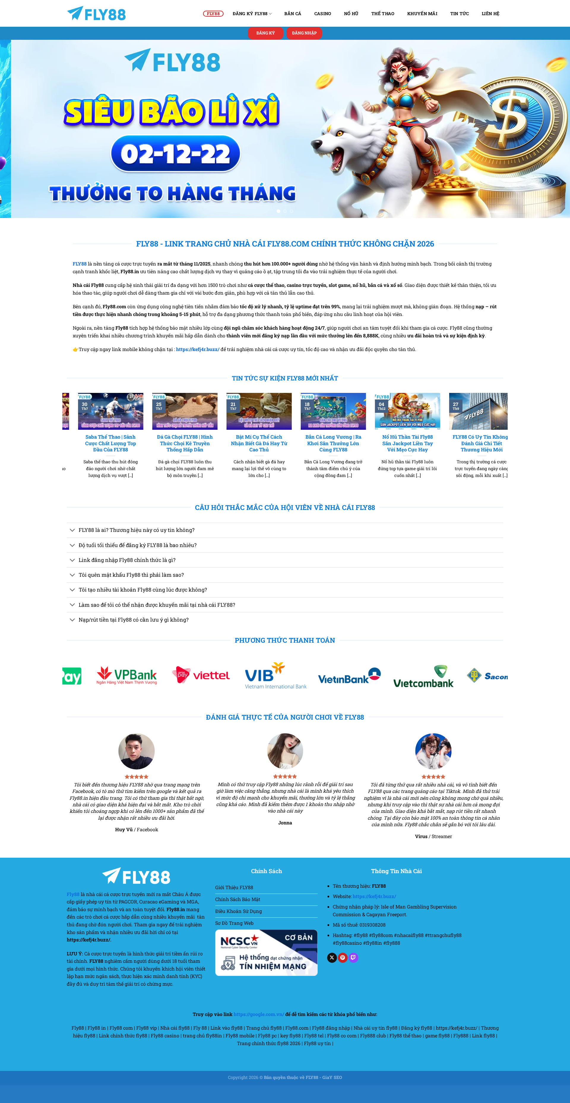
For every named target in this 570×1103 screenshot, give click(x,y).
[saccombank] (126, 693)
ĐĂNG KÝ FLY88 (250, 13)
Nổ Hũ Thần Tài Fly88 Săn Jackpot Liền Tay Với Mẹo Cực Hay (114, 460)
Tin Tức (459, 13)
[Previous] (19, 137)
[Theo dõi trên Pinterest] (343, 976)
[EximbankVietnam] (274, 693)
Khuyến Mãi (422, 13)
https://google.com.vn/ (259, 1032)
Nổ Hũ (351, 13)
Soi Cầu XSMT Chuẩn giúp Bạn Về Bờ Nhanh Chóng (262, 460)
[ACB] (497, 693)
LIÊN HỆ (490, 13)
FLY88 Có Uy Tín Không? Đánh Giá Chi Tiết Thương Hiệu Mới (189, 460)
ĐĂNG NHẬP (304, 33)
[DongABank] (348, 693)
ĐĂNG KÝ (265, 33)
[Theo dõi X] (332, 976)
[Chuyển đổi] (72, 548)
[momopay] (200, 693)
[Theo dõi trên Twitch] (353, 976)
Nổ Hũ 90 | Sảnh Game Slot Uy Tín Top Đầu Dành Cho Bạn (337, 460)
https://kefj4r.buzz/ (197, 367)
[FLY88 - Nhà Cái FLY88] (96, 13)
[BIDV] (423, 693)
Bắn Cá (292, 13)
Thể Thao (382, 13)
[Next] (551, 137)
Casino (322, 13)
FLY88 (213, 13)
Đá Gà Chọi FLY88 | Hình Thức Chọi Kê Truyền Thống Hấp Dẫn (486, 460)
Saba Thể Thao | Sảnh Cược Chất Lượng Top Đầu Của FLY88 (411, 460)
